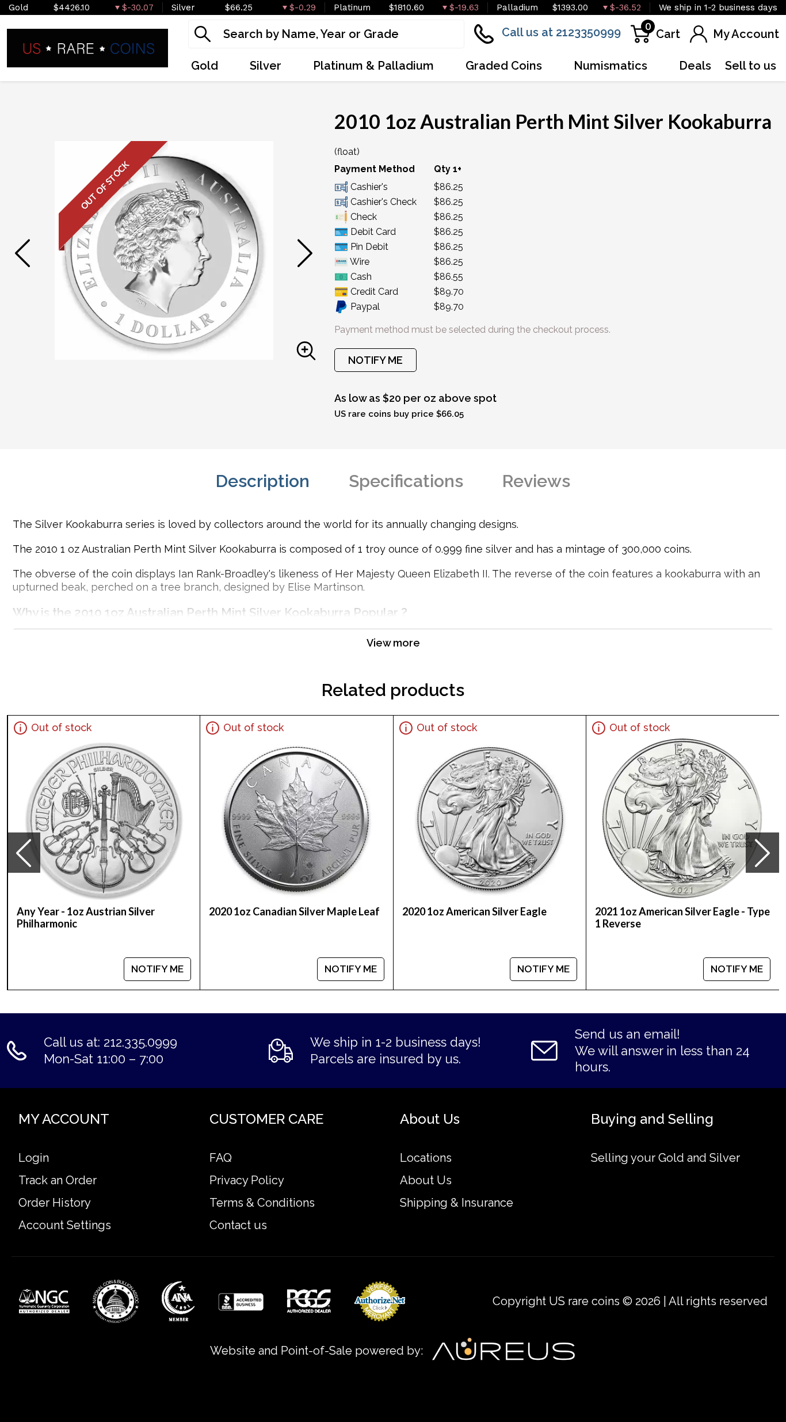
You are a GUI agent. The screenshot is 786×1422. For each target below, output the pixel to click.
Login (33, 1158)
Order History (54, 1203)
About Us (426, 1180)
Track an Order (57, 1180)
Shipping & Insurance (456, 1203)
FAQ (220, 1158)
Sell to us (750, 66)
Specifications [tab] (406, 481)
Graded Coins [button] (504, 66)
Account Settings (64, 1225)
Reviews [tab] (536, 481)
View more (393, 643)
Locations (426, 1158)
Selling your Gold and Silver (665, 1158)
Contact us (238, 1225)
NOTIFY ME (375, 360)
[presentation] (23, 852)
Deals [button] (695, 66)
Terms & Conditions (262, 1203)
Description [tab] (263, 481)
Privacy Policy (246, 1180)
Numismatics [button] (610, 66)
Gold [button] (204, 66)
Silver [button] (265, 66)
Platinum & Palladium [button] (373, 66)
